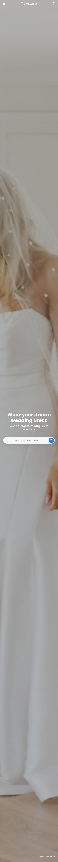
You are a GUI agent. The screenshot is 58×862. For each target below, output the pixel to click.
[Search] (54, 3)
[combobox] (29, 440)
